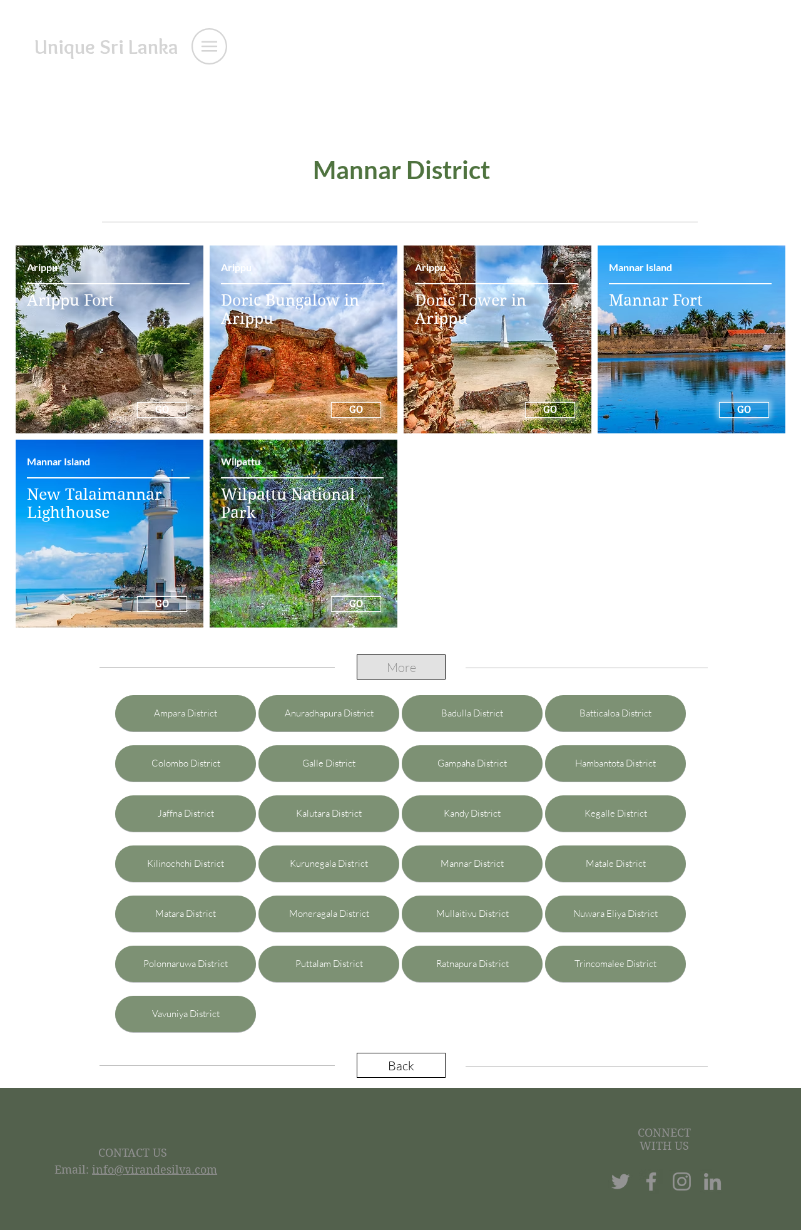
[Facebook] (651, 1181)
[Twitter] (620, 1181)
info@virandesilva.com (154, 1169)
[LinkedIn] (712, 1181)
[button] (209, 46)
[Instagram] (682, 1181)
